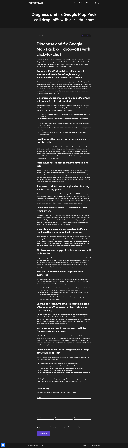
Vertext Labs (35, 3)
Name (39, 418)
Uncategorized (85, 35)
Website (76, 418)
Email (57, 418)
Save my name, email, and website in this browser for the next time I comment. (61, 427)
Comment (40, 397)
